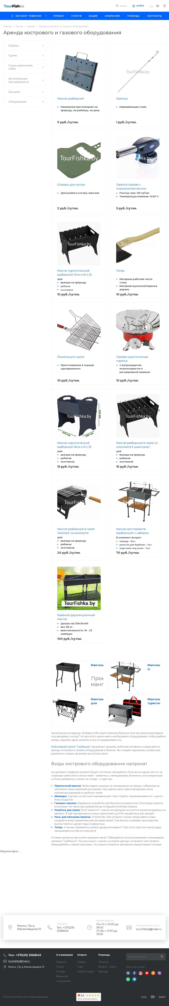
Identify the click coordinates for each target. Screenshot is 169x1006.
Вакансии (62, 976)
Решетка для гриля (70, 356)
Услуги (82, 954)
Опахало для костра (71, 184)
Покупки (103, 961)
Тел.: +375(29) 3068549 (65, 929)
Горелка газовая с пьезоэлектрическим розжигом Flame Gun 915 (133, 188)
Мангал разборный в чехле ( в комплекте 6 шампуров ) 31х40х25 (136, 446)
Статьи (60, 966)
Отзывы (60, 971)
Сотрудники (63, 981)
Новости (61, 961)
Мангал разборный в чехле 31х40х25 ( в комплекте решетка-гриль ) (76, 533)
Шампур (122, 98)
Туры (80, 966)
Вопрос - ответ (107, 966)
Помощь (104, 954)
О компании (64, 954)
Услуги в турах (85, 971)
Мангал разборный (70, 98)
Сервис (81, 961)
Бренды (103, 971)
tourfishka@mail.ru (149, 929)
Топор (120, 270)
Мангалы (97, 665)
